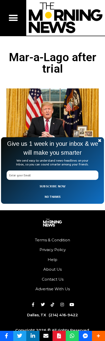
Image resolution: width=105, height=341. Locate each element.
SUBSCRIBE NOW (53, 186)
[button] (52, 148)
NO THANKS (52, 197)
